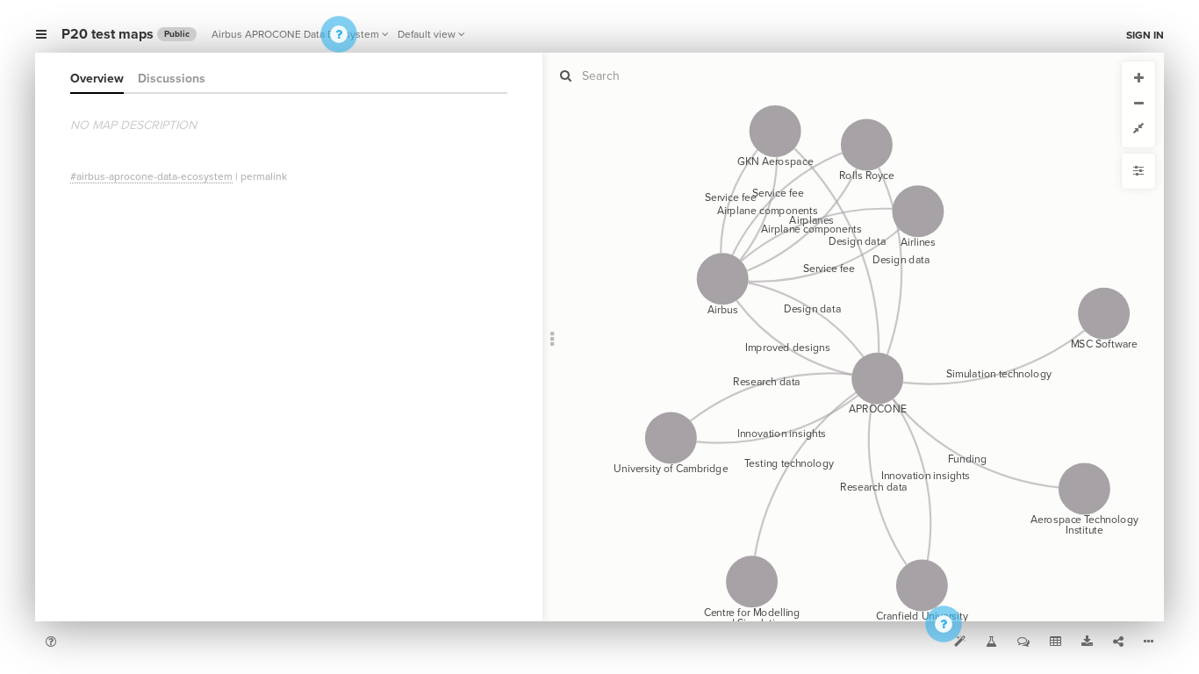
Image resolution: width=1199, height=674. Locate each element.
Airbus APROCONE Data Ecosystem (295, 34)
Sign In (1145, 35)
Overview (97, 78)
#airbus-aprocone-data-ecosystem (151, 176)
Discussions (171, 78)
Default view (427, 34)
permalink (264, 176)
